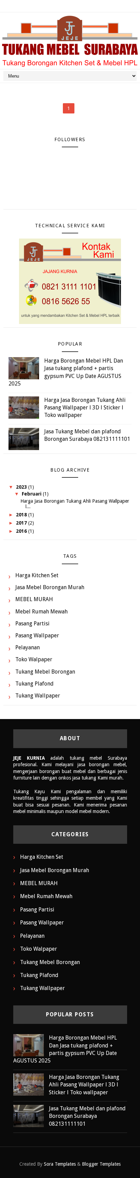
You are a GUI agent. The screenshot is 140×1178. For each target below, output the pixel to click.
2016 (22, 531)
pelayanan (27, 647)
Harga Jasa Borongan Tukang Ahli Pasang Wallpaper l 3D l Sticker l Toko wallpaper (85, 408)
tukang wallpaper (37, 695)
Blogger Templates (101, 1164)
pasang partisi (32, 623)
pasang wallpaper (37, 635)
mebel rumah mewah (41, 611)
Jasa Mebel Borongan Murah (49, 587)
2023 (22, 487)
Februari (32, 494)
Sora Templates (60, 1164)
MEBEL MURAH (34, 599)
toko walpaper (33, 659)
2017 (22, 523)
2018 (22, 514)
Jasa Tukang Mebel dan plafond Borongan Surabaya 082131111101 (87, 1116)
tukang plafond (34, 683)
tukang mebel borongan (45, 671)
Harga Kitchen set (36, 575)
